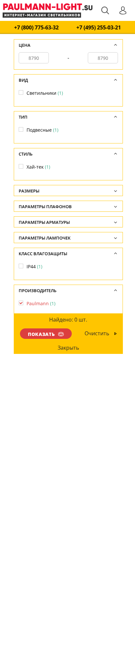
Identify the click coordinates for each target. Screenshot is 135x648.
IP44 (34, 266)
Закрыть (68, 347)
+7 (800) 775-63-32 (36, 27)
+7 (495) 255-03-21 (98, 27)
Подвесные (42, 130)
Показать (41, 334)
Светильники (45, 93)
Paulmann (41, 303)
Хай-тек (38, 167)
